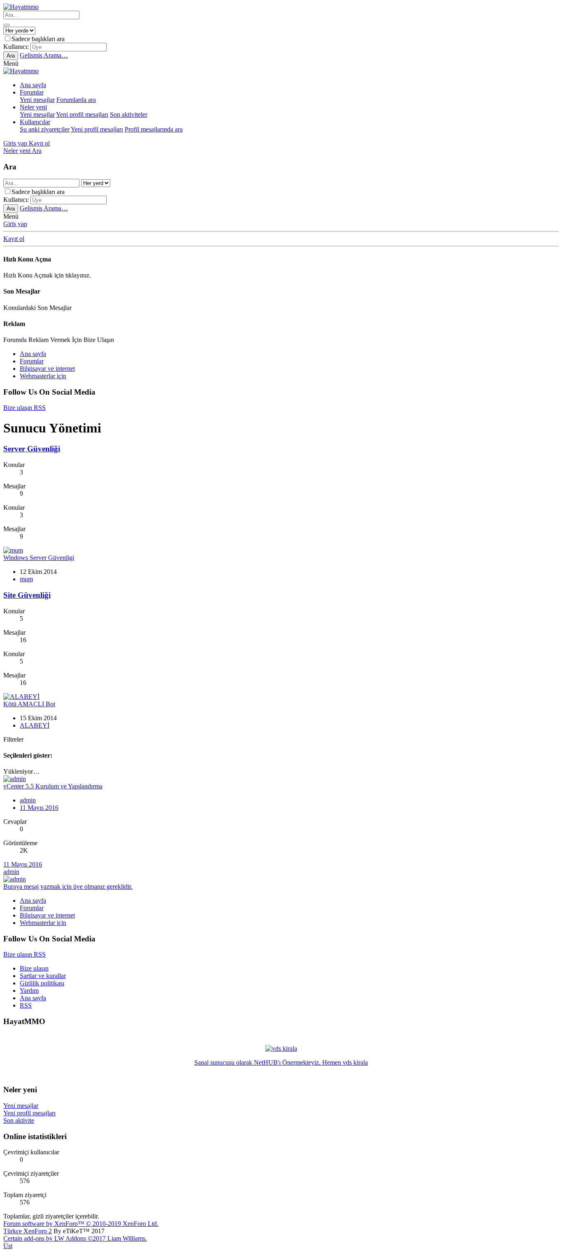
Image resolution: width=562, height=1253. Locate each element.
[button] (11, 63)
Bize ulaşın (34, 968)
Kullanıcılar (35, 121)
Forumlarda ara (76, 99)
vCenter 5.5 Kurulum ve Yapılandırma (52, 786)
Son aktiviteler (128, 114)
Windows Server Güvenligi (38, 557)
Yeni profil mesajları (82, 114)
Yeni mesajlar (37, 99)
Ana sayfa (33, 84)
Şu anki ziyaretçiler (45, 129)
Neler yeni (33, 107)
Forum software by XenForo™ (80, 1223)
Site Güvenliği (27, 595)
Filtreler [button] (13, 739)
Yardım (29, 990)
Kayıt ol (13, 238)
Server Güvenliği (31, 448)
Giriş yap (15, 223)
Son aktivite (18, 1120)
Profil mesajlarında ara (154, 129)
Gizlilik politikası (42, 983)
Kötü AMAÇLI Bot (29, 703)
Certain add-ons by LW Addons (75, 1238)
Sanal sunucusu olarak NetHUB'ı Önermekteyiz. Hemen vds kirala (281, 1062)
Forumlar (32, 92)
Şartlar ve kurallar (43, 975)
